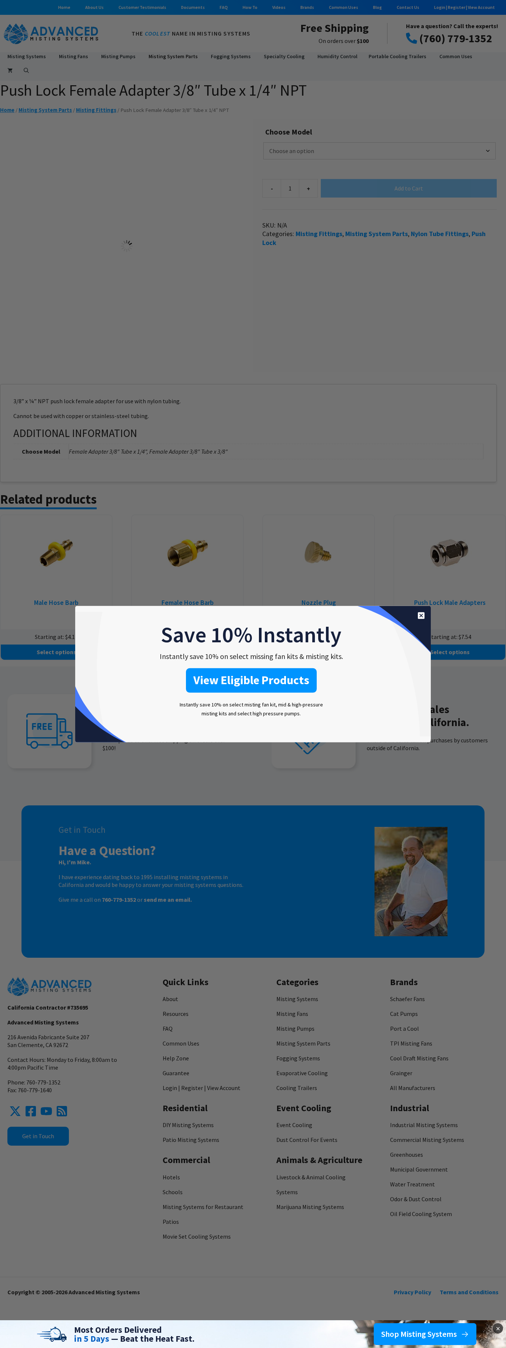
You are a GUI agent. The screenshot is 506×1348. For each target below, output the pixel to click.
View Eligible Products (251, 679)
